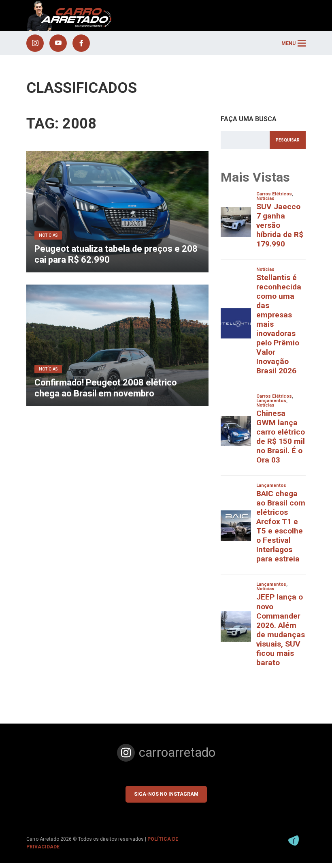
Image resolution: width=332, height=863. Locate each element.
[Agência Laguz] (293, 840)
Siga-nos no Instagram (166, 794)
